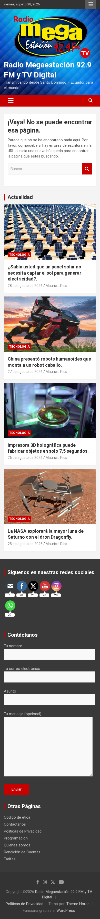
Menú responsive (90, 4)
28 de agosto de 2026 (25, 286)
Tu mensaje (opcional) (22, 714)
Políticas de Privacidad (23, 831)
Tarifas (10, 859)
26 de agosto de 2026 (25, 458)
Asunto (10, 691)
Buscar (87, 169)
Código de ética (17, 817)
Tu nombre (13, 646)
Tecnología (19, 255)
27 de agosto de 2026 (25, 372)
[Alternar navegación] (10, 101)
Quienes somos (17, 845)
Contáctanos (15, 824)
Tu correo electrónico (22, 668)
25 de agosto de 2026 (25, 544)
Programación (16, 838)
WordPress (65, 910)
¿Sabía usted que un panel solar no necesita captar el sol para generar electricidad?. (44, 273)
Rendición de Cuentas (22, 852)
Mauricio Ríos (56, 286)
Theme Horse (77, 904)
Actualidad (20, 197)
